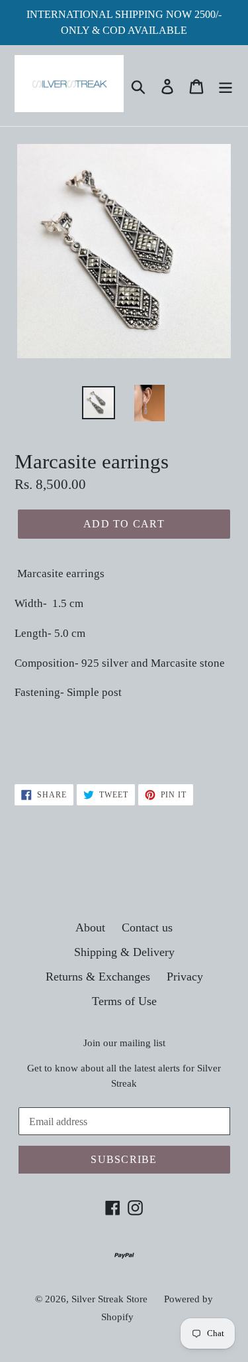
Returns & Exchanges (98, 976)
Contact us (147, 927)
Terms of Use (124, 1001)
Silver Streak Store (109, 1299)
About (90, 927)
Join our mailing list (124, 1043)
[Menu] (225, 85)
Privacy (185, 976)
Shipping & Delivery (124, 952)
